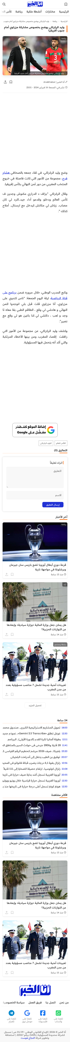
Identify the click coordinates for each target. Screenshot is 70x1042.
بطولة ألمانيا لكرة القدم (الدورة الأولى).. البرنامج (34, 739)
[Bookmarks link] (66, 4)
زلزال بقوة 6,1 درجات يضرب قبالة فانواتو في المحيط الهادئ (31, 762)
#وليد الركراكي (46, 443)
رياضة (19, 11)
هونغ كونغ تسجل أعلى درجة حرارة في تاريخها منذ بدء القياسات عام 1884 (31, 786)
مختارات (50, 11)
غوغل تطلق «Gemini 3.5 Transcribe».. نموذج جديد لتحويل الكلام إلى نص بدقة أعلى (31, 733)
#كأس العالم (61, 443)
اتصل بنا (51, 1002)
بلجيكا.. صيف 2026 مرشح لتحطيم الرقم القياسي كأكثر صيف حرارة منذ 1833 (31, 751)
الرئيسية (64, 11)
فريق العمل (35, 1002)
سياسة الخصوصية (14, 1002)
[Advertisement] (35, 133)
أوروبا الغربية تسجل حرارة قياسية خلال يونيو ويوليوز (31, 780)
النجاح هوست (28, 1037)
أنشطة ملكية (34, 11)
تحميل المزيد (35, 705)
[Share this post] (5, 82)
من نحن (64, 1002)
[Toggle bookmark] (11, 82)
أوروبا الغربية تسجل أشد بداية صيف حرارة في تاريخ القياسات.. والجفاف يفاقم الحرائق (31, 774)
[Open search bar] (4, 4)
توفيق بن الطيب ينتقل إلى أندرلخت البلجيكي (35, 757)
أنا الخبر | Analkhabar (54, 82)
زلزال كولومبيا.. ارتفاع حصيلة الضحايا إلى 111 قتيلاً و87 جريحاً (31, 768)
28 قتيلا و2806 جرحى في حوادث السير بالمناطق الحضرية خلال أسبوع (32, 745)
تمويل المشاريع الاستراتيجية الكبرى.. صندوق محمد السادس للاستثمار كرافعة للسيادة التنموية (31, 727)
